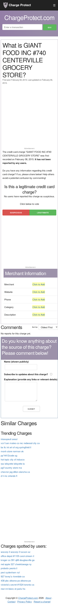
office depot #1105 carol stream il (17, 556)
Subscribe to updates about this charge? (26, 374)
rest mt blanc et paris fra (13, 588)
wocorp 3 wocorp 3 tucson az (15, 551)
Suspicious (16, 212)
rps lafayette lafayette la (13, 463)
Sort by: (35, 327)
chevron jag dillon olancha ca (15, 471)
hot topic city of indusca (12, 459)
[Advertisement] (29, 117)
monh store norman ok (12, 451)
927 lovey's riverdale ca (13, 576)
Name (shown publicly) (16, 361)
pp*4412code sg (9, 455)
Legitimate (43, 212)
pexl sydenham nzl (10, 572)
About (48, 597)
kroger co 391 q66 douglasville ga (17, 560)
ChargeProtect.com (28, 597)
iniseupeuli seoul (9, 439)
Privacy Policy (24, 601)
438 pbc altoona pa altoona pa (16, 580)
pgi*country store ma (11, 467)
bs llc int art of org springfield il (16, 447)
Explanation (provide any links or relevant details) (30, 379)
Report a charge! (42, 601)
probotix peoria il (9, 568)
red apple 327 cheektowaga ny (16, 564)
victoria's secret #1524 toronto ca (17, 584)
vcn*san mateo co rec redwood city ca (20, 443)
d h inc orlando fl (9, 475)
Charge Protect (19, 5)
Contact (11, 601)
